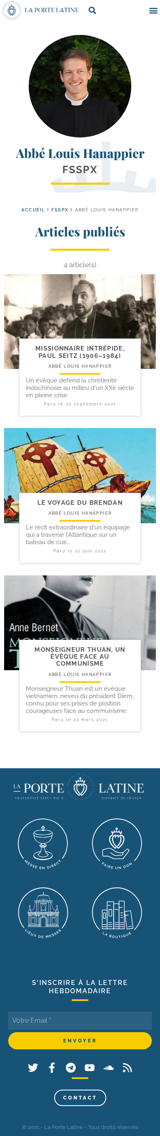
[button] (153, 10)
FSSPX (59, 210)
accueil (33, 210)
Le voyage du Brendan (80, 502)
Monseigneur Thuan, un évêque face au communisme (79, 657)
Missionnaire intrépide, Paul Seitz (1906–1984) (80, 352)
